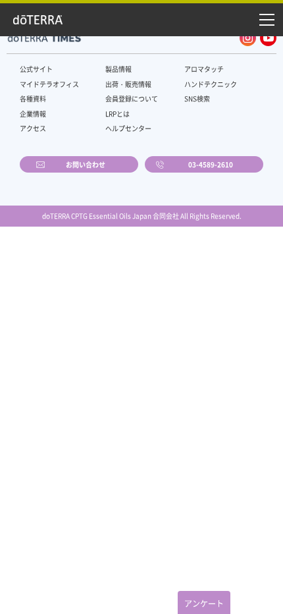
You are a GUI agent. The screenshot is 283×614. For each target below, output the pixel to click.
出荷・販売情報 (128, 84)
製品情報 (118, 69)
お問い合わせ (85, 164)
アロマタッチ (204, 69)
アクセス (33, 128)
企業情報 (33, 114)
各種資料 (33, 98)
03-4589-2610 (210, 164)
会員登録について (131, 98)
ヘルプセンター (128, 128)
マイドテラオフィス (49, 84)
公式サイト (36, 69)
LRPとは (117, 114)
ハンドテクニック (210, 84)
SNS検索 (197, 98)
